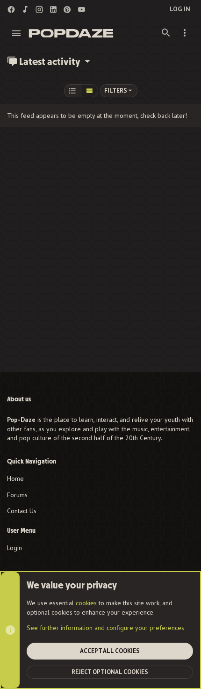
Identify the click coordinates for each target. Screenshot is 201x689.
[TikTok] (25, 9)
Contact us (21, 511)
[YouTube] (81, 9)
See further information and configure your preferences (105, 628)
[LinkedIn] (53, 9)
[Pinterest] (67, 9)
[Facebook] (11, 9)
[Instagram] (39, 9)
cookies (86, 603)
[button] (16, 33)
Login (14, 548)
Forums (17, 495)
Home (15, 478)
